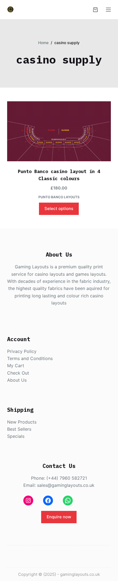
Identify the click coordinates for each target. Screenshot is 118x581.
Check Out (18, 373)
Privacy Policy (21, 351)
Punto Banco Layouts (59, 197)
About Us (17, 380)
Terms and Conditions (30, 358)
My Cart (15, 365)
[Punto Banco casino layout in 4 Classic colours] (59, 131)
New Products (21, 422)
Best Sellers (19, 429)
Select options (58, 208)
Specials (15, 436)
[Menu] (108, 9)
